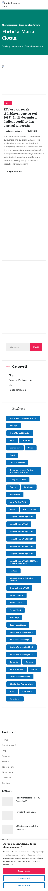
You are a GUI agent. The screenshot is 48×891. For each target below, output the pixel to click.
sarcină (29, 662)
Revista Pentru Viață (19, 640)
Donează (6, 777)
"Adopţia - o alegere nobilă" (23, 418)
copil (12, 455)
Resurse (6, 756)
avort (12, 440)
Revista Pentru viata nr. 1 (21, 632)
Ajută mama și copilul (20, 433)
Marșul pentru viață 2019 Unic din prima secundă (24, 562)
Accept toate (24, 871)
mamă (12, 509)
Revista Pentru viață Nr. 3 (21, 654)
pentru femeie (17, 603)
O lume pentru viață (19, 588)
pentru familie (16, 595)
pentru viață (15, 610)
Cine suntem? (9, 745)
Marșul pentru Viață (19, 524)
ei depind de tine (18, 480)
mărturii (13, 571)
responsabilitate (18, 625)
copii (30, 448)
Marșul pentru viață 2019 (21, 553)
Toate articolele (17, 389)
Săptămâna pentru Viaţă (21, 684)
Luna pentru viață (18, 502)
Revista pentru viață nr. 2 (21, 647)
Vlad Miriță (27, 691)
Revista (5, 761)
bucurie (26, 440)
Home (5, 739)
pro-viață (14, 617)
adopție (13, 425)
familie (13, 487)
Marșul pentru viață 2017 (21, 539)
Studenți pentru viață (20, 676)
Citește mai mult (13, 171)
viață (12, 691)
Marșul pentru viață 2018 (21, 546)
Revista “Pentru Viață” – (27, 812)
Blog (8, 103)
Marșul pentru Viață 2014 (21, 531)
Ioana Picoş (15, 494)
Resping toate (24, 885)
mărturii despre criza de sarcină (21, 579)
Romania (14, 662)
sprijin (34, 669)
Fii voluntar (8, 772)
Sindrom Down (16, 669)
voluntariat (15, 699)
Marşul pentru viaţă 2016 (21, 517)
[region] (24, 865)
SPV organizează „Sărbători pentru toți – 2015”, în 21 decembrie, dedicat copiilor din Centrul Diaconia (22, 117)
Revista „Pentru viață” (21, 380)
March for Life (30, 509)
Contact (6, 783)
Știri (11, 385)
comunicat (15, 448)
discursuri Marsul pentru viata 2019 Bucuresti (21, 471)
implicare (28, 487)
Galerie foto (8, 766)
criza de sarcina (17, 462)
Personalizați (24, 878)
